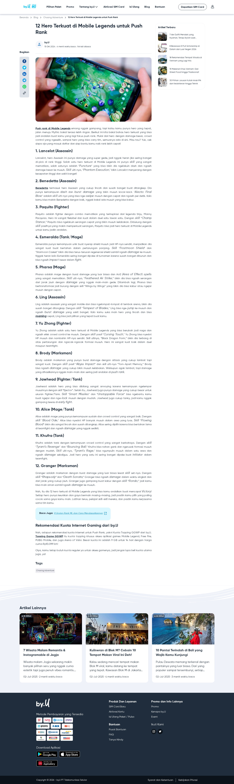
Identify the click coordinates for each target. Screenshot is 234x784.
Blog (147, 7)
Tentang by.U (87, 7)
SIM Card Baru (117, 706)
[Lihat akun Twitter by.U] (160, 731)
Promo (70, 7)
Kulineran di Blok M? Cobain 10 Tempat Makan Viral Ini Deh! (117, 617)
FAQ (111, 734)
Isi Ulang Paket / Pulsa (121, 717)
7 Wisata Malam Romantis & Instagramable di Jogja (50, 615)
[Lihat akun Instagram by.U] (153, 731)
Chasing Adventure (53, 17)
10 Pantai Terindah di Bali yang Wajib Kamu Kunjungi (182, 615)
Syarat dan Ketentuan (160, 780)
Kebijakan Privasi (187, 780)
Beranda (24, 17)
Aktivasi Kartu (116, 712)
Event (154, 717)
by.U (30, 6)
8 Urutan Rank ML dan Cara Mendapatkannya (78, 513)
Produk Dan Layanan (122, 701)
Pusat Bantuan (117, 729)
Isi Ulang (134, 7)
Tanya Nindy (116, 740)
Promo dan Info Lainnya (167, 701)
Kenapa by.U (158, 712)
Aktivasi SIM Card (113, 7)
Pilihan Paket (53, 7)
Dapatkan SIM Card (192, 7)
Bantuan (160, 7)
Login (212, 7)
